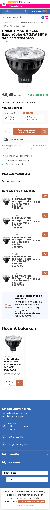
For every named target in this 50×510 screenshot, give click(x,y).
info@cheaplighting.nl (27, 313)
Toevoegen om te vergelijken (11, 147)
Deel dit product (39, 145)
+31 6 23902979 (23, 315)
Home (5, 22)
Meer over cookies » (25, 505)
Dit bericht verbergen (32, 501)
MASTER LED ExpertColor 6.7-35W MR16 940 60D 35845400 (12, 364)
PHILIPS (5, 41)
